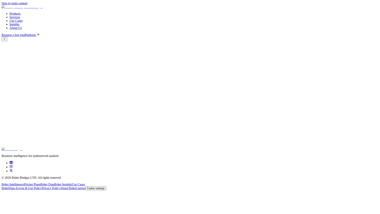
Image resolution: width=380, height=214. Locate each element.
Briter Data (47, 184)
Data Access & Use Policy (25, 188)
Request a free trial (13, 35)
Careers (80, 188)
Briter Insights (63, 184)
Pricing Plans (32, 184)
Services (15, 17)
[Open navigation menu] (4, 39)
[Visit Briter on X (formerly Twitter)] (11, 171)
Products (15, 13)
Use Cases (16, 20)
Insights (14, 24)
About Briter (68, 188)
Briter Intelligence (13, 184)
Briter (5, 188)
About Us (16, 28)
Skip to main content (14, 3)
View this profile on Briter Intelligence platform (29, 81)
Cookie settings (96, 188)
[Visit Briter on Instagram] (11, 167)
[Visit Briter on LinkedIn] (11, 163)
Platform (30, 35)
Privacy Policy (51, 188)
